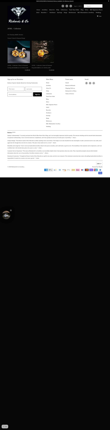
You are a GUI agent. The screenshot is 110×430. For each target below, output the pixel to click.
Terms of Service (69, 93)
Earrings (59, 12)
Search (67, 82)
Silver (86, 10)
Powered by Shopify (97, 166)
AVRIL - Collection (14, 29)
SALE (37, 12)
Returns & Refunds (70, 85)
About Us (52, 10)
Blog (82, 10)
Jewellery (45, 10)
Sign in (75, 6)
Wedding (98, 12)
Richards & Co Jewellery (18, 166)
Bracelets (44, 12)
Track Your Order (74, 10)
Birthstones (72, 12)
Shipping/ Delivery (70, 88)
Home (38, 10)
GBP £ (79, 6)
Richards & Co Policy (70, 91)
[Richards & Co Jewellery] (18, 14)
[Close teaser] (11, 210)
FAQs (57, 10)
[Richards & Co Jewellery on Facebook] (63, 6)
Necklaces (52, 12)
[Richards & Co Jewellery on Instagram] (67, 6)
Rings (65, 12)
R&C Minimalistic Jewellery (86, 12)
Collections (64, 10)
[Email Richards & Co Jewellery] (70, 6)
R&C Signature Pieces (96, 10)
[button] (6, 215)
